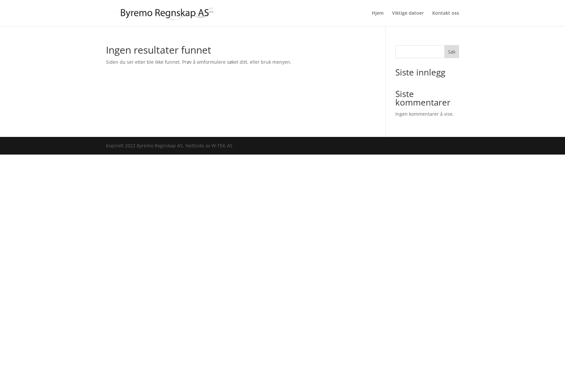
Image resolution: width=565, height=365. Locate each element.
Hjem (378, 13)
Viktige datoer (408, 13)
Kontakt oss (445, 13)
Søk (451, 52)
